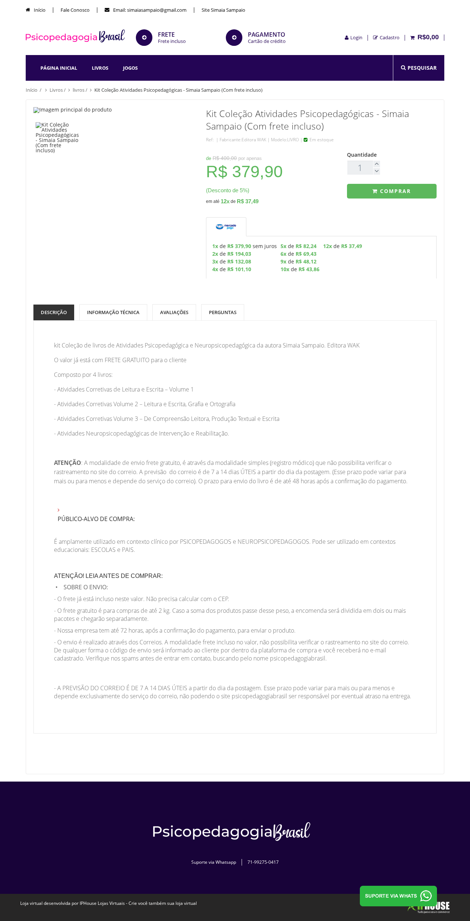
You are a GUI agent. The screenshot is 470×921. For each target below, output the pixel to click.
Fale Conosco (75, 10)
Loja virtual (31, 903)
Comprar (394, 191)
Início (39, 10)
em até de (232, 201)
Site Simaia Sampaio (223, 10)
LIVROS (100, 68)
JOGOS (130, 68)
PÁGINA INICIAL (58, 68)
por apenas (250, 158)
